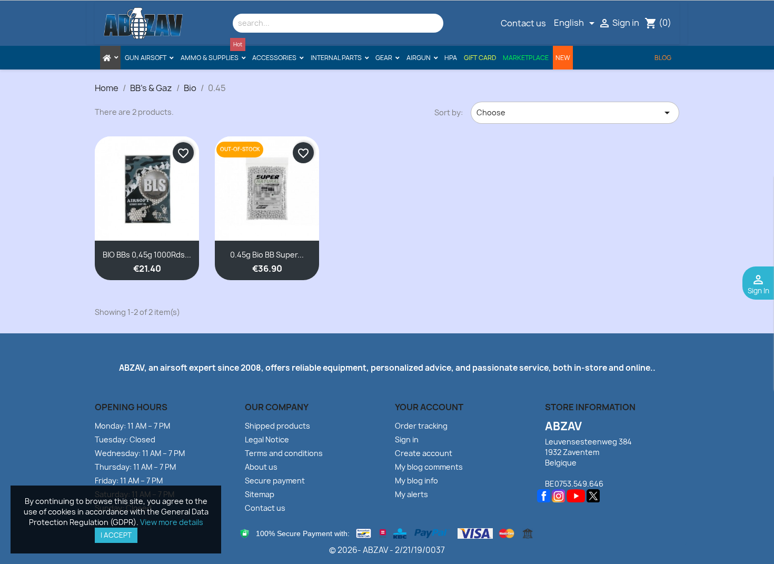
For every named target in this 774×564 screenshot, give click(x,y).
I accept (116, 535)
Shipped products (277, 426)
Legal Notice (267, 439)
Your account (429, 407)
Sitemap (259, 494)
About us (261, 467)
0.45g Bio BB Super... (267, 255)
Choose (575, 112)
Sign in (407, 439)
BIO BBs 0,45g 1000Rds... (147, 255)
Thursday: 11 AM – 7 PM (135, 467)
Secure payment (275, 481)
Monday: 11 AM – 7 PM (132, 426)
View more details (171, 522)
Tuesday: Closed (125, 439)
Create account (423, 453)
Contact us (523, 23)
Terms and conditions (284, 453)
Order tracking (421, 426)
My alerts (411, 494)
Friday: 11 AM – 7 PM (129, 481)
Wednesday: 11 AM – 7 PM (140, 453)
